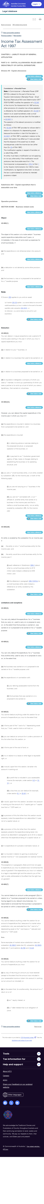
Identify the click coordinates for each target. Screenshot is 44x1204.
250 (10, 297)
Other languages (14, 1095)
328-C (32, 565)
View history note (35, 79)
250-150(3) (24, 308)
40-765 (23, 948)
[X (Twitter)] (11, 1103)
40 (11, 147)
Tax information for (14, 1059)
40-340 (36, 102)
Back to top (37, 1026)
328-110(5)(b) (33, 581)
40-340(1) (8, 119)
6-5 (34, 780)
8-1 (18, 793)
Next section (17, 35)
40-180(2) (13, 945)
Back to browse (6, 25)
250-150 (14, 302)
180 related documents (19, 25)
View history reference (34, 76)
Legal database (9, 11)
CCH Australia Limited (28, 1037)
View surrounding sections (11, 33)
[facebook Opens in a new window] (5, 1103)
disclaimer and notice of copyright (22, 1040)
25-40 (24, 793)
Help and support (13, 1064)
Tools (6, 1053)
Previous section (6, 35)
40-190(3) (38, 945)
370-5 (31, 164)
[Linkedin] (17, 1103)
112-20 (31, 948)
